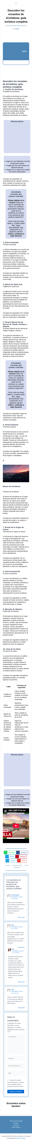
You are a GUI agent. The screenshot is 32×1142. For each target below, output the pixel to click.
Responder (21, 917)
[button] (16, 3)
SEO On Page (21, 1138)
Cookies (16, 1123)
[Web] (16, 1073)
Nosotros (16, 1125)
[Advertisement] (13, 51)
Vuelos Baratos (16, 1127)
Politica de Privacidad (16, 1121)
